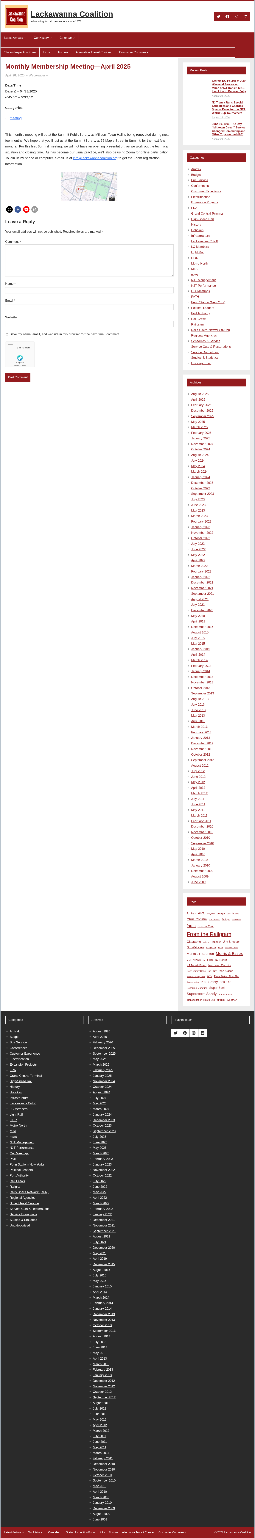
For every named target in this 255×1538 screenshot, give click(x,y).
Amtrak (196, 169)
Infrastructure (200, 236)
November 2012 (202, 749)
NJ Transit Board (196, 965)
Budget (196, 175)
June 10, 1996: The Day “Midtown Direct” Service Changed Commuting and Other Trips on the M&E (228, 129)
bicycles (211, 914)
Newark (197, 959)
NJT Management (203, 280)
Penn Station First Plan (226, 976)
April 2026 (198, 399)
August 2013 (200, 699)
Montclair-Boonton (200, 954)
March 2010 (199, 860)
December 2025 (202, 410)
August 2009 (200, 876)
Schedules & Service (205, 341)
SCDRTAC (225, 982)
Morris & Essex (229, 953)
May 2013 (198, 715)
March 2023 (199, 516)
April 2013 (198, 721)
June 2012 (198, 777)
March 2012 (199, 793)
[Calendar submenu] (74, 38)
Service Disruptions (205, 352)
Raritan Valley (193, 982)
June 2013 (198, 710)
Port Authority (200, 313)
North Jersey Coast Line (199, 971)
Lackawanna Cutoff (204, 241)
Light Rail (197, 252)
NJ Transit (221, 959)
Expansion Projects (204, 202)
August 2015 (200, 632)
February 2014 (201, 666)
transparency (225, 994)
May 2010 (198, 848)
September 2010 (202, 843)
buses (235, 913)
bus (229, 913)
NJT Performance (203, 285)
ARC (202, 913)
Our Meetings (200, 291)
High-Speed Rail (202, 219)
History (196, 224)
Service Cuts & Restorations (211, 346)
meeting (16, 118)
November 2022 (202, 532)
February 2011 (201, 821)
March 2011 (199, 815)
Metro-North (199, 263)
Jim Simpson (231, 941)
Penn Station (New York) (208, 302)
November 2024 (202, 444)
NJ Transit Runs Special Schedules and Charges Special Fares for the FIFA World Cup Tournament (228, 107)
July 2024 (198, 460)
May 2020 (198, 616)
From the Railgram (209, 934)
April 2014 (198, 654)
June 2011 (198, 804)
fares (191, 926)
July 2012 (198, 771)
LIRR (194, 258)
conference (214, 919)
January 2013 (200, 738)
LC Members (200, 247)
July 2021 (198, 604)
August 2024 (200, 455)
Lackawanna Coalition (72, 14)
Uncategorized (201, 363)
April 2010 (198, 854)
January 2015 (200, 649)
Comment (13, 241)
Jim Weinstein (195, 947)
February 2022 (201, 571)
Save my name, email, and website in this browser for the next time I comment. (65, 334)
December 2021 (202, 582)
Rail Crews (198, 319)
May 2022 (198, 555)
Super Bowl (217, 988)
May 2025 (198, 422)
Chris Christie (197, 919)
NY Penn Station (223, 970)
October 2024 (200, 449)
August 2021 (200, 599)
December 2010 (202, 826)
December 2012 (202, 743)
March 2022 (199, 566)
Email (10, 300)
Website (11, 317)
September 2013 (202, 693)
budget (221, 913)
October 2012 (200, 754)
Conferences (200, 186)
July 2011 (197, 799)
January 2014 (200, 671)
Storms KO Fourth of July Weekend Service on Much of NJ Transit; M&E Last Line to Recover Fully (229, 86)
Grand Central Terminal (207, 213)
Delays (226, 919)
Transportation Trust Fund (201, 999)
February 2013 (201, 732)
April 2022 (198, 560)
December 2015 (202, 627)
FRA (194, 208)
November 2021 (202, 588)
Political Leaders (202, 308)
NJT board (208, 960)
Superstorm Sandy (202, 994)
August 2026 (200, 394)
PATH (195, 296)
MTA (194, 269)
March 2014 (199, 660)
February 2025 (201, 433)
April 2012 (198, 788)
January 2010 (200, 865)
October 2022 (200, 538)
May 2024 (198, 466)
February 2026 (201, 405)
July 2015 (198, 638)
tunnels (221, 999)
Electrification (200, 197)
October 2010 (200, 837)
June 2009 (198, 882)
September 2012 (202, 760)
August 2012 (200, 765)
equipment (236, 920)
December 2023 (202, 483)
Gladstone (194, 941)
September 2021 (202, 593)
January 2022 (200, 577)
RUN (203, 982)
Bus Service (199, 180)
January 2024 (200, 477)
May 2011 (198, 810)
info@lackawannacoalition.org (95, 158)
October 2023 (200, 488)
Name (10, 283)
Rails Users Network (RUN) (210, 330)
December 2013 (202, 677)
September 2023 (202, 494)
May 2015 (198, 643)
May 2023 (198, 510)
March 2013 (199, 727)
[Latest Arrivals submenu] (25, 38)
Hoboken (197, 230)
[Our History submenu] (51, 38)
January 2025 (200, 438)
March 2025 (199, 427)
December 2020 (202, 610)
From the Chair (206, 926)
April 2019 (198, 621)
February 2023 (201, 521)
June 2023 (198, 505)
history (206, 942)
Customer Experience (206, 191)
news (194, 274)
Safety (213, 982)
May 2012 (198, 782)
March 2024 (199, 471)
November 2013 (202, 682)
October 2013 (200, 688)
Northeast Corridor (219, 965)
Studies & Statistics (205, 357)
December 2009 (202, 871)
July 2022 (198, 543)
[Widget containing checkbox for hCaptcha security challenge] (20, 354)
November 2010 (202, 832)
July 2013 (198, 704)
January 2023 (200, 527)
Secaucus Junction (197, 988)
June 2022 (198, 549)
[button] (9, 209)
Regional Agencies (204, 335)
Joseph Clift (211, 947)
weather (232, 999)
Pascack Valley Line (196, 976)
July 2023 (198, 499)
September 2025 (202, 416)
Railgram (197, 324)
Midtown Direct (231, 947)
